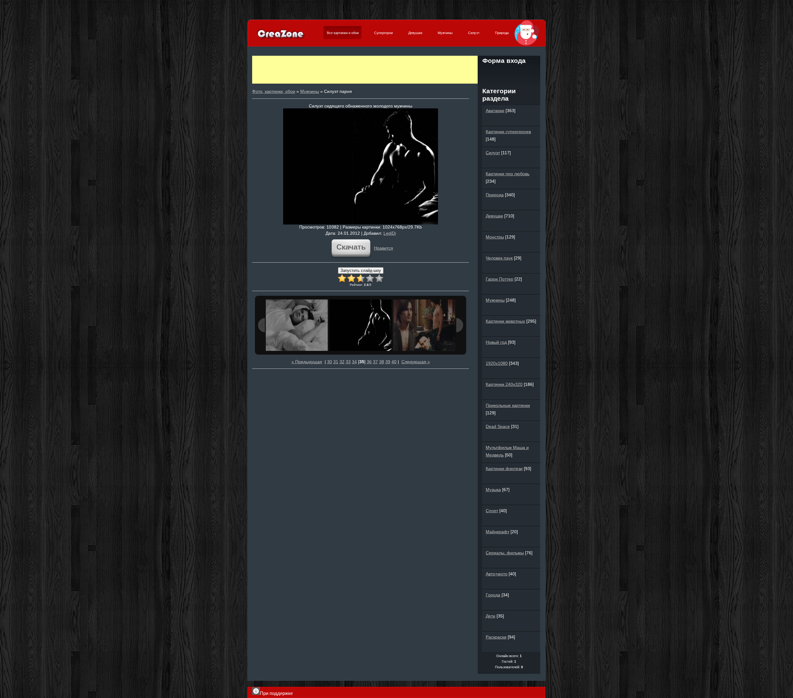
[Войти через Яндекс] (519, 72)
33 (348, 361)
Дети (490, 615)
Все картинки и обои (343, 33)
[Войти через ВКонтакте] (498, 72)
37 (375, 361)
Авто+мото (496, 573)
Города (493, 594)
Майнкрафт (497, 531)
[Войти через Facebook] (509, 72)
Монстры (495, 236)
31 (335, 361)
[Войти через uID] (488, 72)
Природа (502, 33)
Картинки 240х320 (504, 384)
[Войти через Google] (530, 72)
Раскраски (496, 637)
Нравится (383, 248)
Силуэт (474, 33)
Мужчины (445, 33)
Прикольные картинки (508, 405)
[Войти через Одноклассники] (509, 83)
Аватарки (495, 110)
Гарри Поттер (499, 279)
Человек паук (499, 257)
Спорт (492, 510)
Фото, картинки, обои (273, 91)
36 (369, 361)
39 (387, 361)
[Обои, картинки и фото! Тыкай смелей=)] (280, 38)
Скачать (351, 247)
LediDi (389, 233)
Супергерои (383, 33)
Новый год (496, 342)
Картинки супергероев (508, 131)
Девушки (415, 33)
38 (381, 361)
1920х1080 (497, 363)
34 (354, 361)
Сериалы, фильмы (505, 552)
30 (329, 361)
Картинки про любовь (507, 173)
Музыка (493, 489)
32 (342, 361)
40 (394, 361)
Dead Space (498, 426)
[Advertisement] (365, 70)
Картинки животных (505, 321)
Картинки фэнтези (504, 468)
